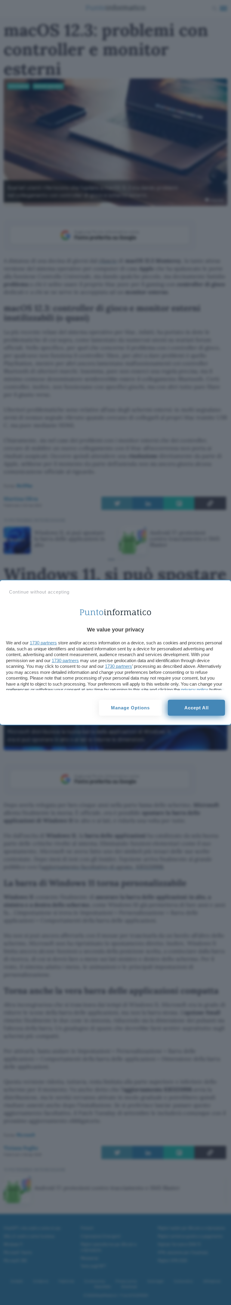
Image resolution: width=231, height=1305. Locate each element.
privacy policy (194, 689)
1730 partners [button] (43, 642)
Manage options (130, 707)
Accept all (196, 707)
